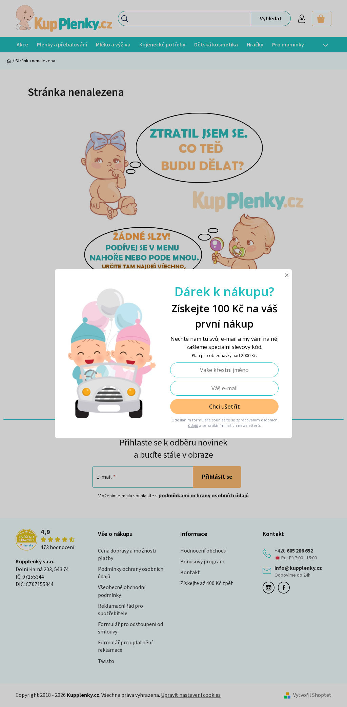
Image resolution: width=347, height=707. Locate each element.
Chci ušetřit (224, 406)
